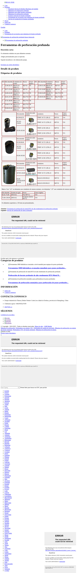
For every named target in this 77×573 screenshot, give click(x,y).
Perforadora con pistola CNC (24, 328)
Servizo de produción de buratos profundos (21, 19)
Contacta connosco (10, 24)
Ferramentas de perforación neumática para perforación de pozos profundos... (38, 283)
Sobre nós (7, 22)
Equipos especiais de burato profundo (19, 15)
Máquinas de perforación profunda (18, 10)
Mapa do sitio (39, 326)
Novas (6, 21)
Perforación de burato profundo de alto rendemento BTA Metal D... (34, 275)
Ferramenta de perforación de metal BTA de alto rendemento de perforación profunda (32, 209)
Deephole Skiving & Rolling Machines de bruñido (23, 9)
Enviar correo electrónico (8, 333)
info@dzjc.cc (8, 307)
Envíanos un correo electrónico (10, 65)
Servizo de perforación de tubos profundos (19, 210)
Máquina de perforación (8, 328)
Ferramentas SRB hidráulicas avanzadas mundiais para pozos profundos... (37, 268)
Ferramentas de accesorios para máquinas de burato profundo (26, 17)
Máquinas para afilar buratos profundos (19, 12)
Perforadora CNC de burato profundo (24, 330)
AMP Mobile (48, 326)
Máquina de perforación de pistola (46, 330)
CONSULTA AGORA (8, 315)
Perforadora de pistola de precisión (44, 328)
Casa (6, 5)
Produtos (7, 7)
